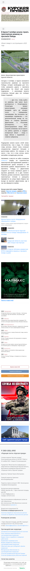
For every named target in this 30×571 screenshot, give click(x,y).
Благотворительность (9, 324)
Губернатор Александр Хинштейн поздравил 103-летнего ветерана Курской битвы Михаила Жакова (14, 321)
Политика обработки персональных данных (14, 513)
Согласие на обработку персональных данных (14, 514)
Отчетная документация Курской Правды (13, 553)
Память (6, 330)
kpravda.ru (14, 505)
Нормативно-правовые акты (9, 540)
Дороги (13, 39)
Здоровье (6, 336)
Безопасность (7, 348)
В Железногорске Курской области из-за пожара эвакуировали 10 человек (14, 232)
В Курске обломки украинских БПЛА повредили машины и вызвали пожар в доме (14, 251)
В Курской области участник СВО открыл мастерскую (17, 242)
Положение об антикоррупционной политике (14, 531)
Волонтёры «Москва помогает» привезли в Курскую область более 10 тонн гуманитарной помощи (14, 327)
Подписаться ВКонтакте (15, 371)
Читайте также (7, 196)
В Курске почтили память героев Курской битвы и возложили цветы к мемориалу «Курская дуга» (14, 345)
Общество (6, 318)
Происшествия (7, 311)
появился (4, 160)
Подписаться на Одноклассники (15, 375)
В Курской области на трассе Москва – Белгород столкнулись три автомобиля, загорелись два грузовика (14, 314)
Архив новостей (15, 367)
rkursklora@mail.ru (23, 525)
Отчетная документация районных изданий (14, 555)
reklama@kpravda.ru (11, 525)
